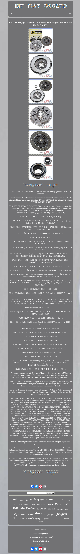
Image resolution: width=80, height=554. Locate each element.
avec (22, 518)
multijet (51, 509)
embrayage (37, 499)
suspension (60, 509)
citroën (30, 515)
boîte (21, 500)
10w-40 (32, 504)
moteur (26, 504)
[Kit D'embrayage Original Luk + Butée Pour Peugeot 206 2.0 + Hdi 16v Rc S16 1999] (40, 40)
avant (50, 504)
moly (66, 504)
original (20, 504)
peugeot (61, 514)
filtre (15, 518)
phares (53, 519)
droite (14, 504)
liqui (16, 514)
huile (15, 499)
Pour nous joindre (40, 533)
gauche (46, 519)
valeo (26, 500)
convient (59, 519)
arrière (66, 509)
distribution (28, 508)
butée (41, 521)
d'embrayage (34, 518)
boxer (50, 499)
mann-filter (41, 504)
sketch (23, 515)
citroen (41, 508)
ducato (40, 513)
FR (43, 545)
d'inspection (60, 500)
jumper (51, 514)
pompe (66, 519)
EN (38, 545)
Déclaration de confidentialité (41, 537)
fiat (15, 508)
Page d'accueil (40, 530)
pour (58, 503)
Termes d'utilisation (41, 541)
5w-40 (68, 500)
